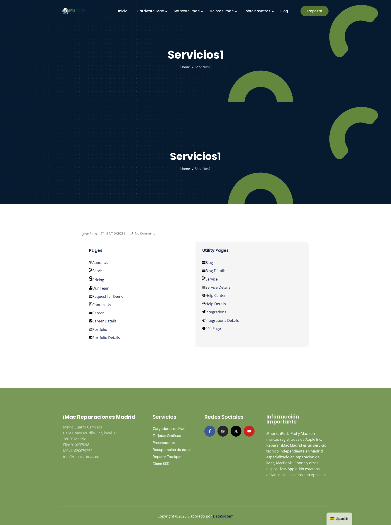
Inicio (122, 11)
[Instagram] (222, 431)
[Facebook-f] (209, 431)
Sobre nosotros (256, 11)
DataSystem (223, 516)
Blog (284, 11)
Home (185, 67)
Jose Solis (89, 233)
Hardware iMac (150, 11)
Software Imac (187, 11)
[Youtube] (249, 431)
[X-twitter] (236, 431)
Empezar (314, 11)
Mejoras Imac (222, 11)
